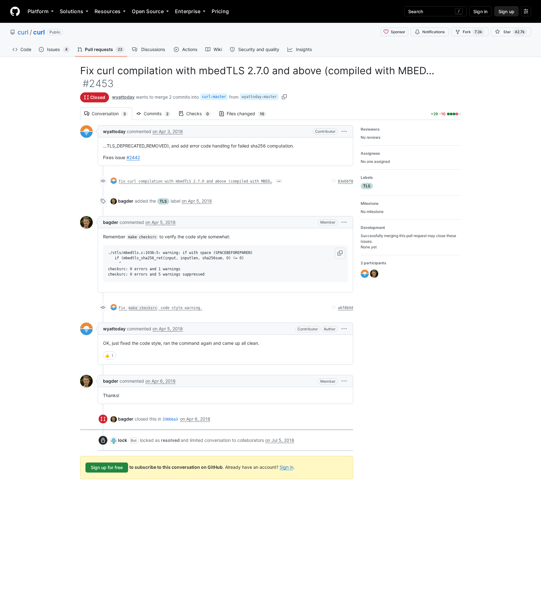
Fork (472, 31)
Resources (108, 11)
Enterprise (187, 11)
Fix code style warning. (160, 308)
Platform (38, 11)
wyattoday (123, 97)
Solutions (71, 11)
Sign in (286, 467)
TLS (163, 201)
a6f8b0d (345, 308)
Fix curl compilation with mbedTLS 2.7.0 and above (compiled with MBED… (195, 181)
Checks (200, 113)
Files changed (248, 113)
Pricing (220, 11)
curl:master (214, 97)
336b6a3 (170, 419)
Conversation (112, 113)
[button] (344, 131)
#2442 (133, 157)
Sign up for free (107, 467)
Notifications (433, 31)
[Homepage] (15, 11)
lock (122, 440)
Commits (159, 113)
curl (23, 32)
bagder (125, 201)
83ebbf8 (345, 181)
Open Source (148, 11)
